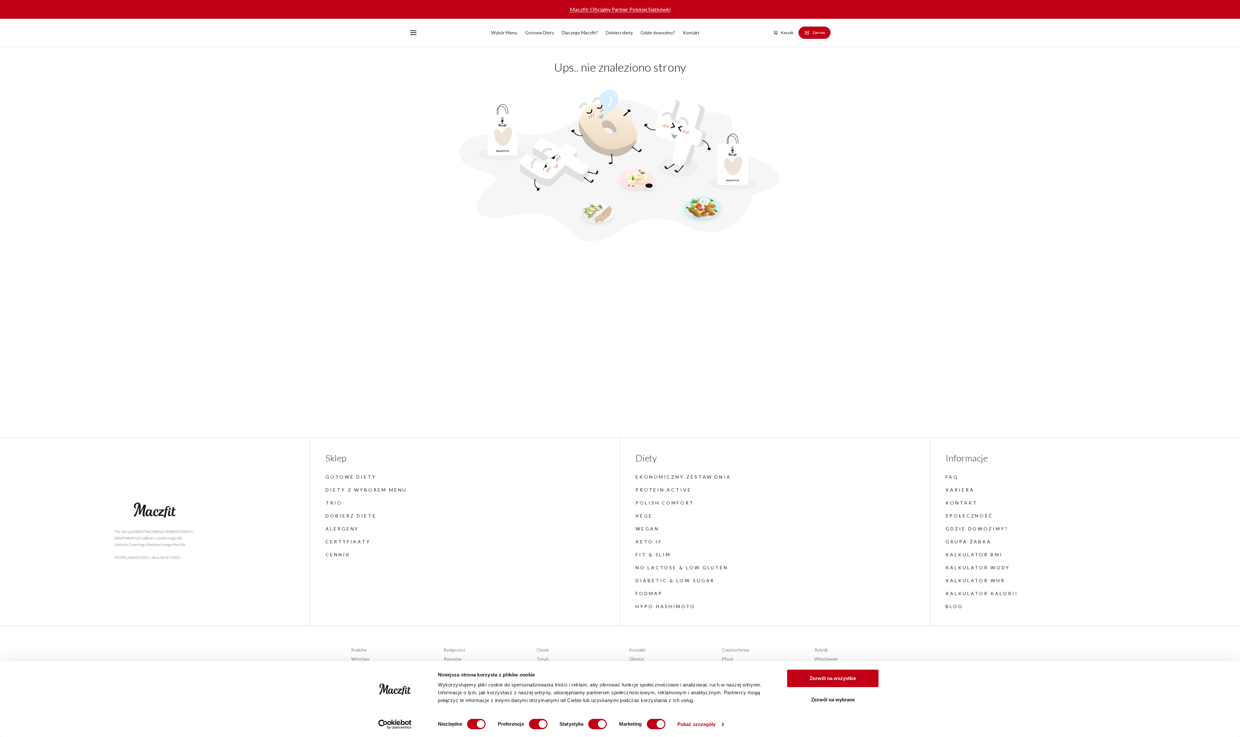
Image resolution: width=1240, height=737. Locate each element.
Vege (644, 515)
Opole (542, 649)
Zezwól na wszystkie (832, 678)
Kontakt (691, 32)
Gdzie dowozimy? (657, 32)
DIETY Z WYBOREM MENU (366, 490)
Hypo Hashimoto (665, 606)
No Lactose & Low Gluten (682, 567)
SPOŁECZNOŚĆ (969, 515)
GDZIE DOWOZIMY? (977, 528)
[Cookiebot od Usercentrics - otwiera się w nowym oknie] (395, 724)
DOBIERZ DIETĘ (351, 515)
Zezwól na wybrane (833, 699)
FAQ (952, 477)
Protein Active (664, 490)
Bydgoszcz (454, 649)
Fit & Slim (653, 554)
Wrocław (360, 659)
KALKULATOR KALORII (982, 593)
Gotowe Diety (539, 32)
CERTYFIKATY (348, 541)
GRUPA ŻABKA (969, 541)
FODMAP (649, 593)
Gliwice (636, 659)
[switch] (538, 724)
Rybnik (821, 649)
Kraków (359, 649)
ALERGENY (342, 528)
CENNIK (338, 554)
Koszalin (637, 649)
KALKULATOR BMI (974, 554)
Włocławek (826, 659)
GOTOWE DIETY (351, 477)
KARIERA (960, 490)
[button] (413, 33)
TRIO (334, 502)
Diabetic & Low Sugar (675, 580)
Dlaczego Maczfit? (580, 32)
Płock (727, 659)
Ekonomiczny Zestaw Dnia (683, 477)
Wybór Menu (504, 32)
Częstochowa (735, 649)
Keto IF (649, 541)
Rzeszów (453, 659)
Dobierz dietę (619, 32)
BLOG (954, 606)
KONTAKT (961, 502)
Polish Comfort (665, 502)
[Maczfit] (155, 510)
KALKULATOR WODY (978, 567)
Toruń (542, 659)
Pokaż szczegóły (696, 724)
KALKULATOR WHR (975, 580)
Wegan (647, 528)
